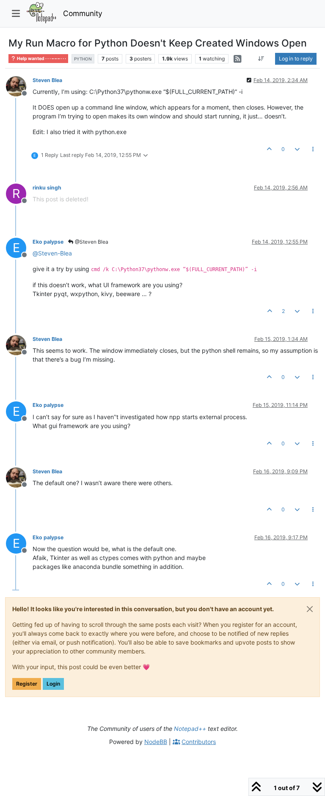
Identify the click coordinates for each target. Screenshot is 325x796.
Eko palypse (48, 242)
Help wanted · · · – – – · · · (41, 58)
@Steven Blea (91, 242)
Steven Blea (47, 80)
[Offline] (19, 85)
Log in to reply (296, 58)
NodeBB (155, 741)
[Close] (309, 609)
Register (26, 684)
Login (53, 684)
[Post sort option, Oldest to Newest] (261, 59)
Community (82, 13)
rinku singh (47, 187)
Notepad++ (190, 728)
